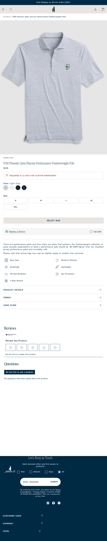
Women (36, 472)
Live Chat (97, 231)
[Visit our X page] (59, 502)
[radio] (5, 187)
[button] (10, 347)
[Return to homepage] (53, 9)
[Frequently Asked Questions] (53, 2)
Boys (51, 472)
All (63, 472)
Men (23, 472)
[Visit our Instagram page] (48, 502)
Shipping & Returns (17, 231)
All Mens (7, 17)
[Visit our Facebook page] (53, 502)
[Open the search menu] (11, 9)
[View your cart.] (101, 9)
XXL (15, 207)
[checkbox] (18, 472)
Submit (54, 482)
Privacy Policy (39, 492)
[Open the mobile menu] (4, 9)
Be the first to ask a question (19, 372)
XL (91, 200)
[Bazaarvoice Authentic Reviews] (11, 335)
